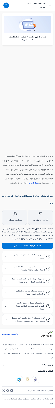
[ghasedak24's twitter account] (3, 390)
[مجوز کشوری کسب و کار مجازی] (19, 379)
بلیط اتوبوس (33, 183)
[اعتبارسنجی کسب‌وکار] (35, 379)
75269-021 (20, 232)
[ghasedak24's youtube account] (7, 390)
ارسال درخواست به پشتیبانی (27, 245)
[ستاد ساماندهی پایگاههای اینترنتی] (27, 379)
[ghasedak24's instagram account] (11, 390)
